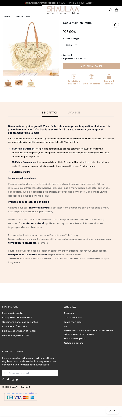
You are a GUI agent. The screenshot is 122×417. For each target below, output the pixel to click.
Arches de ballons (73, 342)
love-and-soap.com (75, 338)
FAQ (66, 326)
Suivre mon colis (73, 321)
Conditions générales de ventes (20, 321)
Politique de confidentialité (17, 317)
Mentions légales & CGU (15, 335)
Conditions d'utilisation (15, 326)
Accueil (6, 16)
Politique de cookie (12, 313)
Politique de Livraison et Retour (19, 330)
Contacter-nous (73, 317)
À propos (69, 313)
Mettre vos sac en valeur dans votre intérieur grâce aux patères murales (89, 332)
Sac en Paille (23, 16)
